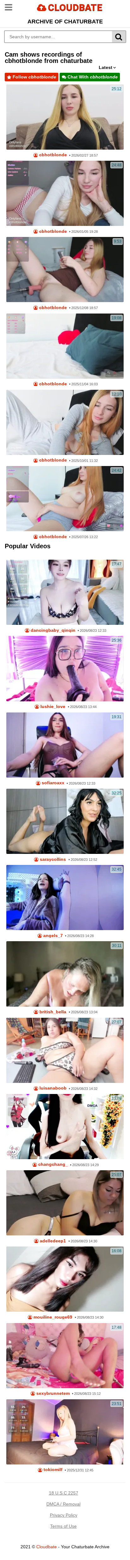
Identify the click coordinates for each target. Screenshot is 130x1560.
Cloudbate (46, 1546)
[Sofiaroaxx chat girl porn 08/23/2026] (65, 745)
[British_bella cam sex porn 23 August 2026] (65, 973)
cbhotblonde (52, 154)
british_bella (52, 1012)
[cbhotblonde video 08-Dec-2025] (65, 269)
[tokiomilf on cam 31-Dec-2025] (65, 1431)
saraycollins (52, 859)
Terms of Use (63, 1526)
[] (119, 36)
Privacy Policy (63, 1515)
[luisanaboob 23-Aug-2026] (65, 1050)
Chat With (92, 76)
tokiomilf (52, 1469)
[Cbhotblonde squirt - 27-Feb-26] (65, 117)
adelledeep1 (52, 1241)
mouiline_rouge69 (52, 1317)
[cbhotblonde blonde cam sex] (65, 422)
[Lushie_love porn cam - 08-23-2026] (65, 668)
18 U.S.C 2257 (63, 1492)
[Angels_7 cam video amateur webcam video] (65, 897)
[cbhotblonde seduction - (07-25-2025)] (65, 498)
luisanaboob (52, 1088)
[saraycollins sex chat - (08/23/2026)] (65, 821)
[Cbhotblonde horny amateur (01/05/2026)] (65, 193)
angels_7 (52, 935)
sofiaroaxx (52, 782)
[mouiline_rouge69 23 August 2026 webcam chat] (65, 1279)
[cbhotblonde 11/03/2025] (65, 346)
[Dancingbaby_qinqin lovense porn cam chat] (65, 592)
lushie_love (52, 706)
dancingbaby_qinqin (52, 630)
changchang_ (52, 1164)
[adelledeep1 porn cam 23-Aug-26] (65, 1202)
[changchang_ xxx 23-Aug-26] (65, 1126)
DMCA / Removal (63, 1504)
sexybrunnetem (52, 1393)
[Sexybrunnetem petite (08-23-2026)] (65, 1355)
